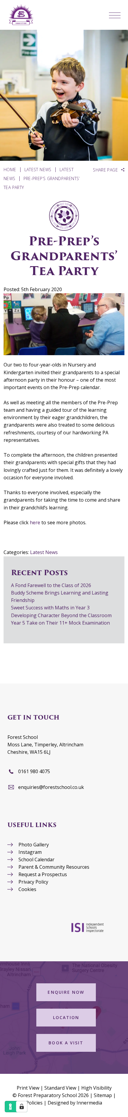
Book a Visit (66, 1043)
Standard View (60, 1088)
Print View (28, 1088)
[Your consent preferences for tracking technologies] (21, 1106)
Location (66, 1017)
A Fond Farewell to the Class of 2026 (51, 585)
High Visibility (96, 1088)
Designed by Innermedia (75, 1102)
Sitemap (103, 1095)
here (35, 522)
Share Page (105, 170)
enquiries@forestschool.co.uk (51, 787)
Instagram (30, 852)
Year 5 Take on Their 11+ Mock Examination (60, 623)
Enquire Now (66, 992)
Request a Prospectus (42, 874)
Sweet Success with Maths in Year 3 (50, 607)
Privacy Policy (33, 882)
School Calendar (36, 859)
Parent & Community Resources (53, 867)
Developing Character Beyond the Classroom (61, 615)
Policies (34, 1102)
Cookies (27, 889)
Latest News (44, 552)
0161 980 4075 (34, 771)
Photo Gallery (33, 844)
